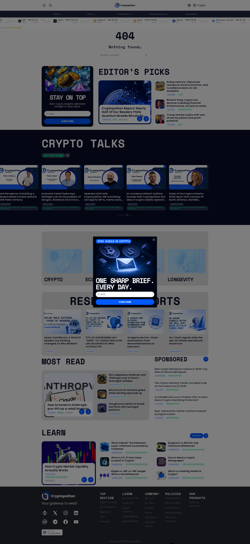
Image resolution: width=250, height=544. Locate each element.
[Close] (153, 239)
